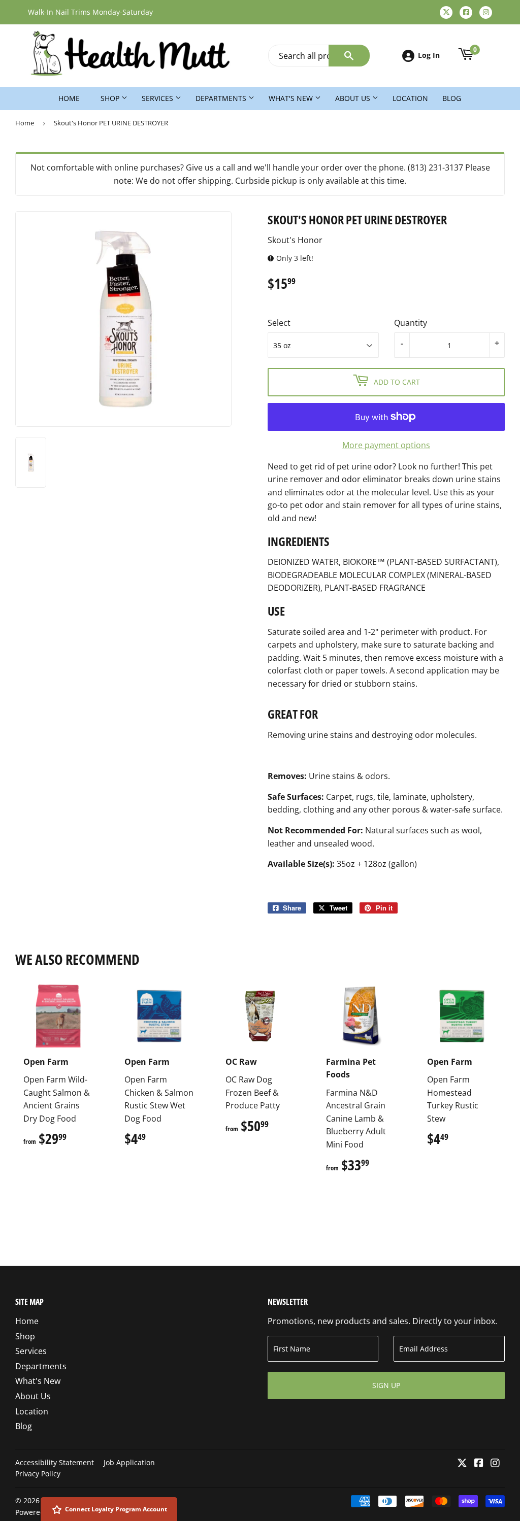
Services (158, 98)
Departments (222, 98)
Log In (429, 55)
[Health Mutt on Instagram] (495, 1463)
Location (410, 98)
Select (279, 322)
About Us (353, 98)
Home (69, 98)
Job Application (129, 1462)
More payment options (386, 445)
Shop (111, 98)
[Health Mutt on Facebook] (478, 1463)
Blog (451, 98)
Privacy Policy (37, 1473)
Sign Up (386, 1385)
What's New (292, 98)
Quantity (410, 322)
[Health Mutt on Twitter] (462, 1463)
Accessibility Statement (54, 1462)
